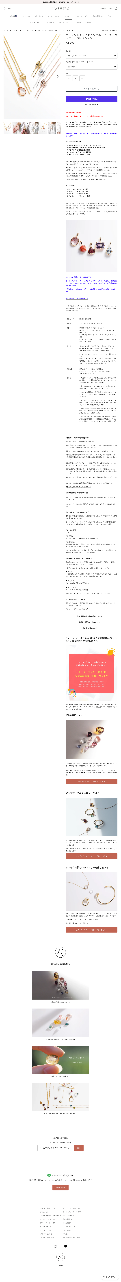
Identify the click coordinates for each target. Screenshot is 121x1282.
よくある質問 (49, 22)
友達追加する (60, 1188)
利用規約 (65, 1234)
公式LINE (88, 22)
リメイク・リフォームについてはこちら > (91, 930)
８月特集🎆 (13, 16)
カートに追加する (91, 89)
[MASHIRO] (60, 9)
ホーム (6, 30)
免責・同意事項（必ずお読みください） (90, 616)
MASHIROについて (65, 22)
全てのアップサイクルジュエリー (20, 30)
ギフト (109, 16)
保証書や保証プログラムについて (89, 622)
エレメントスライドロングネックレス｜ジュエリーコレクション (53, 30)
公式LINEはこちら (45, 1230)
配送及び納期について (90, 628)
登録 (78, 1148)
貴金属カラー (70, 51)
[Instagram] (55, 1246)
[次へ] (57, 76)
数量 (67, 73)
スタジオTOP (26, 16)
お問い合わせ (67, 1230)
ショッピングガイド (69, 1226)
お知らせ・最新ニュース (47, 1208)
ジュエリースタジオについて (72, 1208)
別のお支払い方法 (91, 104)
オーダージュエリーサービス (72, 1212)
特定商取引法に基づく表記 (71, 1237)
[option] (32, 76)
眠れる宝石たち (98, 16)
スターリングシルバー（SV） (77, 56)
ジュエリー (68, 16)
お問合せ (78, 22)
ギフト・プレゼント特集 (47, 1223)
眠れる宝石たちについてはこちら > (91, 781)
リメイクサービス (82, 16)
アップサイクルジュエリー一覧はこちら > (91, 856)
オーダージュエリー (54, 16)
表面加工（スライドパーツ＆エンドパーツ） (80, 62)
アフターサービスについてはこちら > (78, 609)
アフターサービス (35, 22)
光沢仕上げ (71, 67)
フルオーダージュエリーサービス (50, 1215)
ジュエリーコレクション (47, 1219)
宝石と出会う (39, 16)
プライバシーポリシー (47, 1237)
